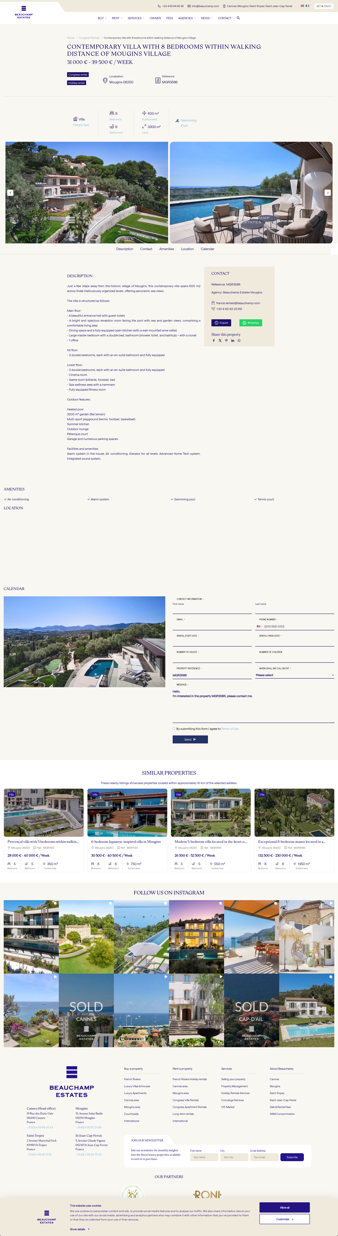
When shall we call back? (275, 668)
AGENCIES (185, 18)
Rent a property (182, 1068)
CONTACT (224, 18)
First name (178, 604)
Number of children (270, 652)
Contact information (190, 599)
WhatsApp (250, 323)
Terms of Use (230, 728)
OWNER (155, 18)
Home (70, 37)
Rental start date (188, 636)
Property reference (189, 668)
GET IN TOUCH (324, 6)
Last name (260, 604)
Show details (77, 1229)
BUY (101, 18)
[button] (238, 17)
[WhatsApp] (239, 340)
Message (183, 685)
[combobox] (259, 626)
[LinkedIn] (232, 340)
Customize (282, 1219)
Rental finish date (270, 636)
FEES (169, 18)
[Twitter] (220, 340)
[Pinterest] (226, 340)
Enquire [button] (221, 323)
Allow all (284, 1207)
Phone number (268, 619)
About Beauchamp (281, 1068)
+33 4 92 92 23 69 (229, 308)
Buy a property (133, 1068)
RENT (116, 18)
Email (181, 619)
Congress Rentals (89, 37)
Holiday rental (76, 82)
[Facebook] (213, 340)
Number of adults (188, 652)
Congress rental (77, 74)
